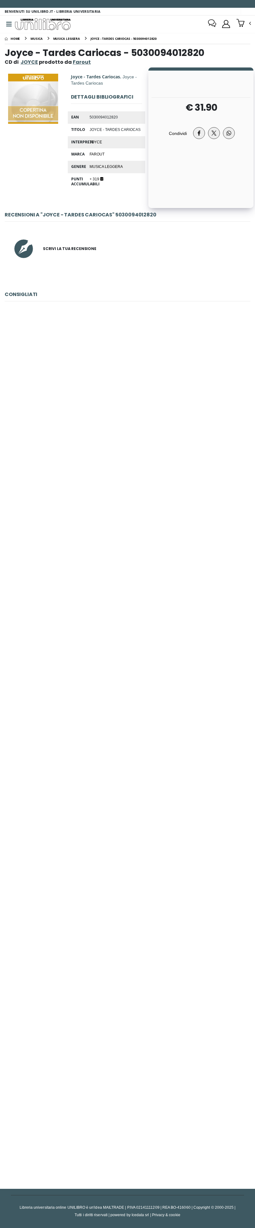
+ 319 (95, 178)
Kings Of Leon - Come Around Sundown (128, 391)
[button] (243, 24)
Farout (97, 153)
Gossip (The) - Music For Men (127, 826)
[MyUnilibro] (226, 24)
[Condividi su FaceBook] (199, 133)
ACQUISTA (130, 436)
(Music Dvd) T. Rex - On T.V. (127, 1115)
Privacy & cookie (166, 1214)
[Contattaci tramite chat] (212, 24)
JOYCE (29, 62)
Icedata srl (140, 1214)
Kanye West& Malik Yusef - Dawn (127, 970)
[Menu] (9, 24)
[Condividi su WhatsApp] (229, 133)
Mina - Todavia (127, 681)
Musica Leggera (106, 166)
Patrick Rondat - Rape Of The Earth (128, 536)
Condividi (178, 133)
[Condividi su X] (214, 133)
